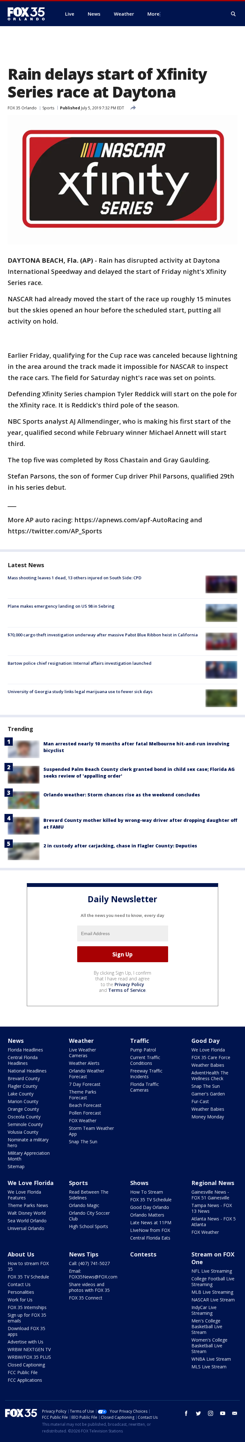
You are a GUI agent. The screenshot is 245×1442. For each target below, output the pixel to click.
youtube (223, 1413)
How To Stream (146, 1192)
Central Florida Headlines (23, 1060)
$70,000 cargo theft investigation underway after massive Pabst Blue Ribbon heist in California (103, 635)
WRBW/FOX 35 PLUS (29, 1357)
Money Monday (207, 1117)
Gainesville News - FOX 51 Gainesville (210, 1195)
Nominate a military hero (28, 1142)
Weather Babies (207, 1065)
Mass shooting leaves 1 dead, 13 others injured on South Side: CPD (74, 578)
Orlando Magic (84, 1205)
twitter (198, 1413)
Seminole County (25, 1124)
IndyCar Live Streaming (204, 1310)
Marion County (23, 1101)
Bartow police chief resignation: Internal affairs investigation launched (80, 663)
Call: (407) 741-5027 (89, 1263)
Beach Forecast (85, 1105)
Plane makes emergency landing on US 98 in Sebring (61, 606)
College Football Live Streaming (212, 1281)
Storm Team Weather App (91, 1131)
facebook (186, 1413)
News (16, 1040)
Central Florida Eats (150, 1238)
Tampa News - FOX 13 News (211, 1208)
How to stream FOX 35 (28, 1266)
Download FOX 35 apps (26, 1331)
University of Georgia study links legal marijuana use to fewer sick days (80, 691)
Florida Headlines (25, 1050)
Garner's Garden (208, 1094)
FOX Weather (82, 1120)
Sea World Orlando (27, 1221)
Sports (48, 108)
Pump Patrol (143, 1050)
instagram (210, 1413)
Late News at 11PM (150, 1222)
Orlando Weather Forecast (86, 1074)
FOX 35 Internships (27, 1307)
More (153, 14)
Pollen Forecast (85, 1113)
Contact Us (19, 1284)
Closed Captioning (26, 1365)
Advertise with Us (25, 1342)
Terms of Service (126, 990)
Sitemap (16, 1166)
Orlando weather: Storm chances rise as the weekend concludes (121, 795)
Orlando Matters (147, 1215)
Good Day (205, 1040)
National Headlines (27, 1071)
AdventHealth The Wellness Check (209, 1075)
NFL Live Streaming (211, 1271)
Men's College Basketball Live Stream (206, 1326)
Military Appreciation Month (29, 1156)
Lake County (20, 1094)
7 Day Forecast (84, 1084)
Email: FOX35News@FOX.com (93, 1274)
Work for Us (20, 1300)
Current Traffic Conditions (145, 1060)
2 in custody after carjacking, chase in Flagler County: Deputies (120, 846)
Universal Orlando (26, 1228)
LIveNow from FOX (150, 1230)
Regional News (212, 1183)
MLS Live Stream (208, 1367)
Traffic (139, 1040)
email (235, 1413)
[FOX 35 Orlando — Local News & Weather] (29, 13)
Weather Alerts (84, 1063)
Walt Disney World (27, 1213)
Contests (143, 1254)
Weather (81, 1040)
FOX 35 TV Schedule (151, 1200)
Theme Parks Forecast (82, 1095)
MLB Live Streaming (212, 1292)
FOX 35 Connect (85, 1298)
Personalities (21, 1292)
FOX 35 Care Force (210, 1057)
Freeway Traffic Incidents (146, 1074)
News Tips (83, 1254)
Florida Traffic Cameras (144, 1087)
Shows (139, 1183)
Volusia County (23, 1132)
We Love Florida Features (24, 1195)
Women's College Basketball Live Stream (209, 1345)
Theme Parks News (28, 1205)
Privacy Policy (129, 984)
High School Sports (88, 1226)
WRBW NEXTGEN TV (29, 1349)
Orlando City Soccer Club (89, 1216)
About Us (21, 1254)
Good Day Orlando (149, 1207)
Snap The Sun (83, 1141)
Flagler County (22, 1086)
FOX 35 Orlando (22, 108)
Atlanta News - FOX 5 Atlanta (213, 1221)
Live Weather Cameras (82, 1052)
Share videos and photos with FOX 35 (89, 1287)
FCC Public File (23, 1372)
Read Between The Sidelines (88, 1195)
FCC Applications (25, 1380)
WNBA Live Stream (211, 1359)
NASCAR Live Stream (213, 1300)
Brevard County (24, 1078)
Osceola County (24, 1117)
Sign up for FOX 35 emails (27, 1318)
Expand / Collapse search (233, 14)
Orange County (23, 1109)
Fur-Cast (200, 1101)
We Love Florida (208, 1050)
